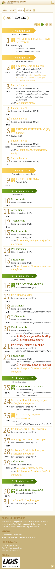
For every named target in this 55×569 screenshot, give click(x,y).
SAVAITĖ (12, 10)
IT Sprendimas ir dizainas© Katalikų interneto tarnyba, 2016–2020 (18, 535)
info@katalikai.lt (15, 524)
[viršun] (52, 566)
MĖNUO (21, 10)
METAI (28, 10)
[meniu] (52, 2)
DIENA (5, 10)
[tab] (35, 24)
